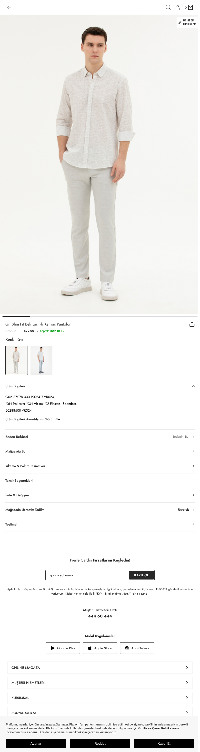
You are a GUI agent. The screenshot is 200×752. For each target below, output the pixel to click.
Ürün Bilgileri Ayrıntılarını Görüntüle (32, 419)
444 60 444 (100, 616)
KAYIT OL (141, 575)
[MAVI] (41, 360)
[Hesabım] (178, 7)
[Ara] (168, 7)
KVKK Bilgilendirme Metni (113, 593)
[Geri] (9, 7)
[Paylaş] (192, 324)
